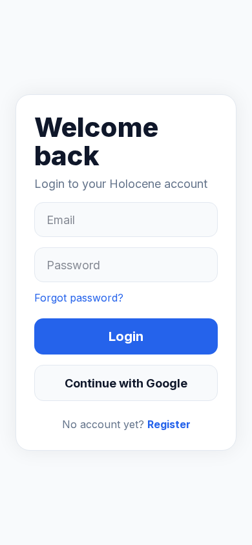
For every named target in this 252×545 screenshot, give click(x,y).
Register (169, 424)
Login (126, 336)
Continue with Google (126, 383)
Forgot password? (78, 297)
